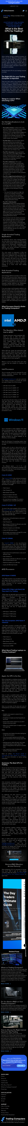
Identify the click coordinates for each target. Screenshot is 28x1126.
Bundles (3, 1098)
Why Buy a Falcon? (6, 1085)
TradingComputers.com (9, 379)
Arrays (3, 1101)
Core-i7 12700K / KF (9, 510)
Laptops (3, 1096)
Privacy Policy (5, 1112)
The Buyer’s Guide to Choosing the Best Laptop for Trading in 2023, (14, 755)
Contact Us (4, 1080)
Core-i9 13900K (9, 543)
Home (5, 15)
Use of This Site (5, 1106)
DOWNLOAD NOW (25, 945)
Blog (9, 15)
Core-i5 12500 (8, 478)
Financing (3, 1089)
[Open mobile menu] (26, 10)
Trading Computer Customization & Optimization (14, 25)
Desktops (3, 1094)
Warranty (3, 1110)
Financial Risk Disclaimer (8, 1114)
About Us (3, 1078)
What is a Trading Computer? (12, 967)
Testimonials (4, 1082)
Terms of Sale (4, 1108)
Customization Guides (14, 22)
